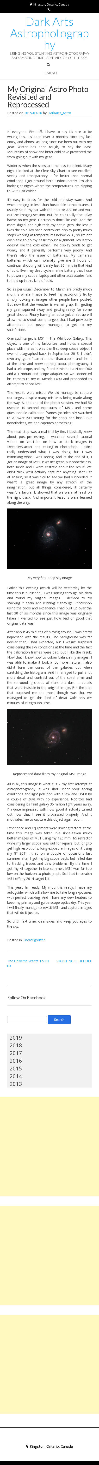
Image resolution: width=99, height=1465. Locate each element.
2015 (16, 1068)
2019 (16, 1037)
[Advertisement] (49, 1146)
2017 (16, 1052)
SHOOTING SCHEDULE (74, 961)
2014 (16, 1076)
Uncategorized (34, 940)
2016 (16, 1060)
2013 (16, 1083)
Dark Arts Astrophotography (49, 33)
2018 (16, 1045)
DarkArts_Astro (59, 113)
